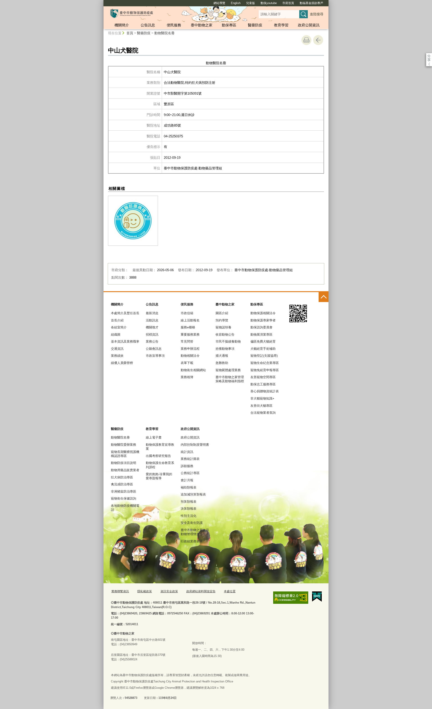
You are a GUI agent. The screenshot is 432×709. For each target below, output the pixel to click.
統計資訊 (187, 452)
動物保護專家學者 (263, 320)
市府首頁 (288, 3)
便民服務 (174, 25)
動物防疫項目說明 (123, 463)
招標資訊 (152, 334)
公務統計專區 (190, 473)
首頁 (129, 33)
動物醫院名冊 (164, 33)
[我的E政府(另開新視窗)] (317, 596)
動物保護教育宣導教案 (160, 446)
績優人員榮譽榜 (122, 363)
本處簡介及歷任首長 (125, 313)
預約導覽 (222, 320)
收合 (323, 297)
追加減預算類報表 (193, 494)
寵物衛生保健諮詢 (123, 498)
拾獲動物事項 (225, 348)
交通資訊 (117, 348)
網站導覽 (219, 3)
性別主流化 (188, 516)
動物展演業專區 (261, 334)
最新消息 (152, 313)
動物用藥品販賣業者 (125, 470)
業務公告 (152, 341)
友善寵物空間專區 (263, 377)
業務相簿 (187, 377)
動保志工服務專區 (263, 384)
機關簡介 (122, 25)
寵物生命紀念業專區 (264, 363)
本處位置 (230, 591)
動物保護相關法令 (263, 313)
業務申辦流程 (190, 348)
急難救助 (222, 363)
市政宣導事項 (155, 355)
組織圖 (115, 334)
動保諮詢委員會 (261, 327)
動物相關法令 (190, 355)
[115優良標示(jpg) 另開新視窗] (133, 220)
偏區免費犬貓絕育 (263, 341)
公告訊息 (148, 25)
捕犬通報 (222, 355)
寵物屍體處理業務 (228, 370)
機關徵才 (152, 327)
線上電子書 (154, 437)
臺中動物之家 (201, 25)
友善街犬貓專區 (261, 405)
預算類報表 (188, 501)
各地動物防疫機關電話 (125, 507)
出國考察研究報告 (158, 456)
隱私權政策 (144, 591)
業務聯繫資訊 (120, 591)
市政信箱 (187, 313)
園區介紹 (222, 313)
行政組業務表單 (192, 541)
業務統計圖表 (190, 459)
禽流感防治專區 (122, 484)
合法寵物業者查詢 (263, 412)
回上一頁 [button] (318, 40)
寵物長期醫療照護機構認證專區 (125, 454)
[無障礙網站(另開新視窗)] (290, 597)
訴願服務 (187, 466)
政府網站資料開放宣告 (201, 591)
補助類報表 (188, 487)
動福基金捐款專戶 (311, 3)
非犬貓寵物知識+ (262, 398)
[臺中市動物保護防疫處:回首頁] (132, 13)
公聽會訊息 (154, 348)
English (236, 3)
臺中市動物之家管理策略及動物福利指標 (230, 379)
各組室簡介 (119, 327)
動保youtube (269, 3)
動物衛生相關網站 (193, 370)
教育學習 (281, 25)
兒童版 (250, 3)
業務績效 (117, 355)
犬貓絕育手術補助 (263, 348)
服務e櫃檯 (188, 327)
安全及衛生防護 (192, 523)
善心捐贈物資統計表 (264, 391)
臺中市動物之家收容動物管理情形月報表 (195, 532)
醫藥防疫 (255, 25)
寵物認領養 (223, 327)
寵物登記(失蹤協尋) (264, 355)
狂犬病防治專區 (122, 477)
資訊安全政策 (169, 591)
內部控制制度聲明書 (195, 444)
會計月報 (187, 480)
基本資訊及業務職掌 (125, 341)
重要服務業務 (190, 334)
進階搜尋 (316, 14)
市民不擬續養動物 (228, 341)
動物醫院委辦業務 (123, 444)
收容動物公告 (225, 334)
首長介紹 (117, 320)
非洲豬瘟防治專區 (123, 491)
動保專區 (229, 25)
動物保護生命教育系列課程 (160, 465)
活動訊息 (152, 320)
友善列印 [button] (306, 40)
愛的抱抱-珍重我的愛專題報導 (159, 476)
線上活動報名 (190, 320)
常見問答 (187, 341)
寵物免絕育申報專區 (264, 370)
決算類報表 (188, 508)
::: (101, 2)
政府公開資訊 (309, 25)
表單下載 (187, 363)
